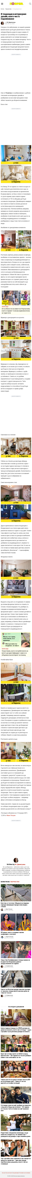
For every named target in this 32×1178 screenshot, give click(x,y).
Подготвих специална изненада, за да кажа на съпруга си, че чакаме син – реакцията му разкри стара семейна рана (15, 1134)
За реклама (16, 1173)
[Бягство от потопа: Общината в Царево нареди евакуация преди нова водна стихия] (16, 892)
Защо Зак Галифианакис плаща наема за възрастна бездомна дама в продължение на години (15, 962)
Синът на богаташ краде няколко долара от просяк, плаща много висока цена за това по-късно (15, 991)
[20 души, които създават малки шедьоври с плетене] (16, 922)
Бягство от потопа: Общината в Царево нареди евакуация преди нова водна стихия (15, 905)
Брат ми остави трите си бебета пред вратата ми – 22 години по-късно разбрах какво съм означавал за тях (16, 1055)
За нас (3, 1173)
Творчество (14, 882)
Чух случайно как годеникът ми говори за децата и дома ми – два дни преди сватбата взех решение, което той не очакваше (16, 1161)
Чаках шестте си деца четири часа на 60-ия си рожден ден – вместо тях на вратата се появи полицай (16, 1081)
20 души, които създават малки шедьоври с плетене (12, 933)
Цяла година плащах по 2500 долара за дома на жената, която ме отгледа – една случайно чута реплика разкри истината (16, 1030)
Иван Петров (11, 815)
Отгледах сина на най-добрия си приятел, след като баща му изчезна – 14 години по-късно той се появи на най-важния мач (16, 1108)
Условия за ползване (24, 1173)
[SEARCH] (30, 3)
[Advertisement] (16, 73)
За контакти (9, 1173)
